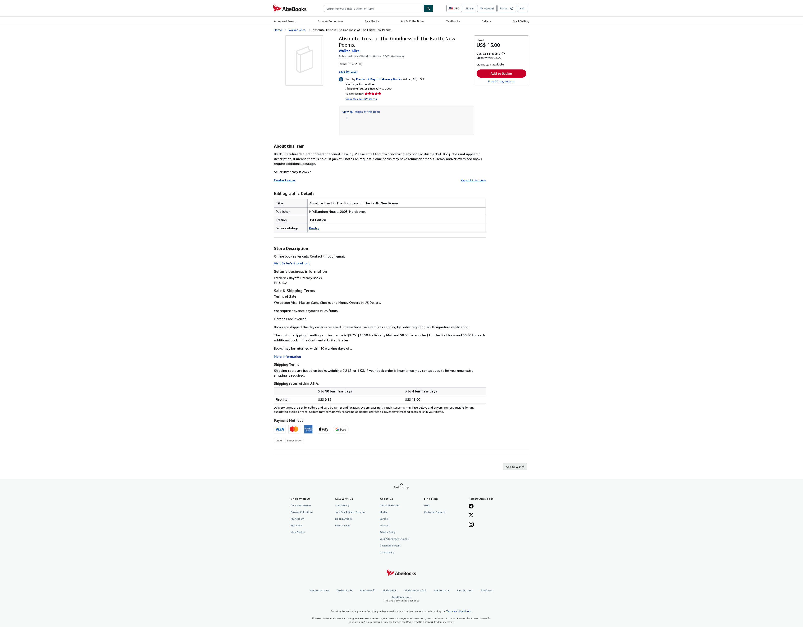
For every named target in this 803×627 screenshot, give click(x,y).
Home (278, 30)
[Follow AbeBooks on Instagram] (471, 525)
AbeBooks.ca (441, 590)
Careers (384, 518)
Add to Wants (515, 466)
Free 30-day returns (501, 81)
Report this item (473, 180)
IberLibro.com (465, 590)
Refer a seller (342, 525)
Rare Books (372, 21)
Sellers (486, 21)
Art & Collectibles (413, 21)
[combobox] (373, 8)
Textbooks (453, 21)
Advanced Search (285, 21)
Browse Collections (330, 21)
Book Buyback (343, 518)
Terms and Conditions (459, 611)
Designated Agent (390, 545)
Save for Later (348, 71)
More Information (287, 356)
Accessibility (387, 552)
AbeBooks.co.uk (319, 590)
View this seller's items (361, 99)
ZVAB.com (487, 590)
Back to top (401, 487)
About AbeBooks (390, 505)
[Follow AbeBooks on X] (471, 515)
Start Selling (521, 21)
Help (523, 8)
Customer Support (434, 512)
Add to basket (501, 73)
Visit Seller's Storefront (292, 263)
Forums (384, 525)
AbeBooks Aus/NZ (415, 590)
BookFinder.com (401, 598)
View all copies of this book (361, 111)
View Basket (298, 532)
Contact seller (284, 180)
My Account (487, 8)
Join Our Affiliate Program (350, 512)
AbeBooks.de (344, 590)
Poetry (314, 228)
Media (383, 512)
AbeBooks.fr (367, 590)
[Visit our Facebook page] (471, 506)
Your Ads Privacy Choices (394, 538)
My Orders (297, 525)
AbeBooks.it (389, 590)
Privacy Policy (387, 532)
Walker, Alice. (297, 30)
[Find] (428, 8)
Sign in (469, 8)
